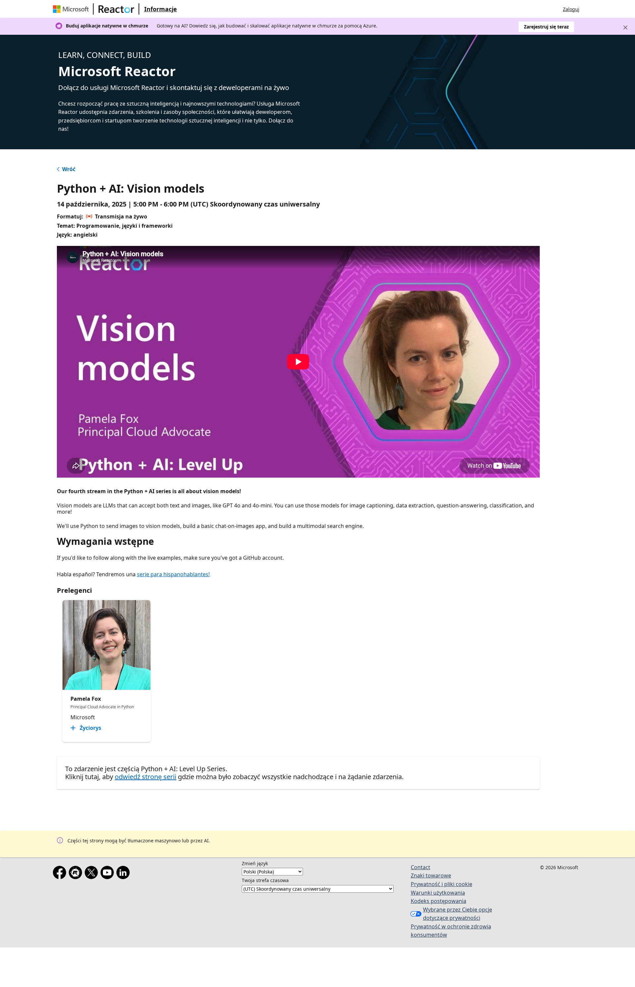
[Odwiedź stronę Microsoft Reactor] (116, 9)
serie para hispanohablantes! (173, 574)
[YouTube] (108, 874)
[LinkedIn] (124, 874)
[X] (93, 874)
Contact (420, 867)
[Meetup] (77, 874)
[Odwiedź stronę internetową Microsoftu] (72, 9)
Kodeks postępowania (438, 901)
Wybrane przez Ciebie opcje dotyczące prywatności (457, 914)
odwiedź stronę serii (145, 776)
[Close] (625, 27)
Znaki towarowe (431, 875)
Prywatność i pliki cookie (441, 884)
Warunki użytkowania (438, 892)
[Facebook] (61, 874)
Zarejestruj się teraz (546, 27)
